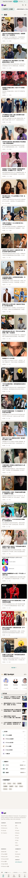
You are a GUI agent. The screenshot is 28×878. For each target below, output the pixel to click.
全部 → (25, 14)
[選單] (25, 5)
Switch (15, 1)
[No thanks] (24, 1)
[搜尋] (23, 5)
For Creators (4, 833)
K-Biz (16, 842)
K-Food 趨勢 (7, 746)
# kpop (21, 786)
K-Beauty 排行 (4, 856)
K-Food (16, 835)
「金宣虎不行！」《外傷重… (7, 9)
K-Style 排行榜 (7, 750)
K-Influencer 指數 (5, 866)
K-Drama (17, 830)
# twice (9, 783)
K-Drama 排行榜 (8, 742)
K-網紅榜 (6, 753)
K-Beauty (17, 833)
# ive (10, 789)
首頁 (16, 825)
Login (16, 851)
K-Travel (17, 837)
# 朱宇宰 (19, 783)
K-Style (16, 840)
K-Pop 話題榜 (7, 735)
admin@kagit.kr (18, 862)
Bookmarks (17, 854)
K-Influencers (4, 828)
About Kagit (4, 825)
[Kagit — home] (3, 5)
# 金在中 (11, 786)
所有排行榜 (3, 851)
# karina (5, 789)
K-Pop (16, 828)
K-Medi (16, 845)
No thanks (21, 1)
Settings (17, 856)
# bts (14, 783)
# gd (16, 786)
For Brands (3, 830)
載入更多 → (14, 667)
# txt (4, 783)
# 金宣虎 (5, 786)
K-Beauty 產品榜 (8, 738)
